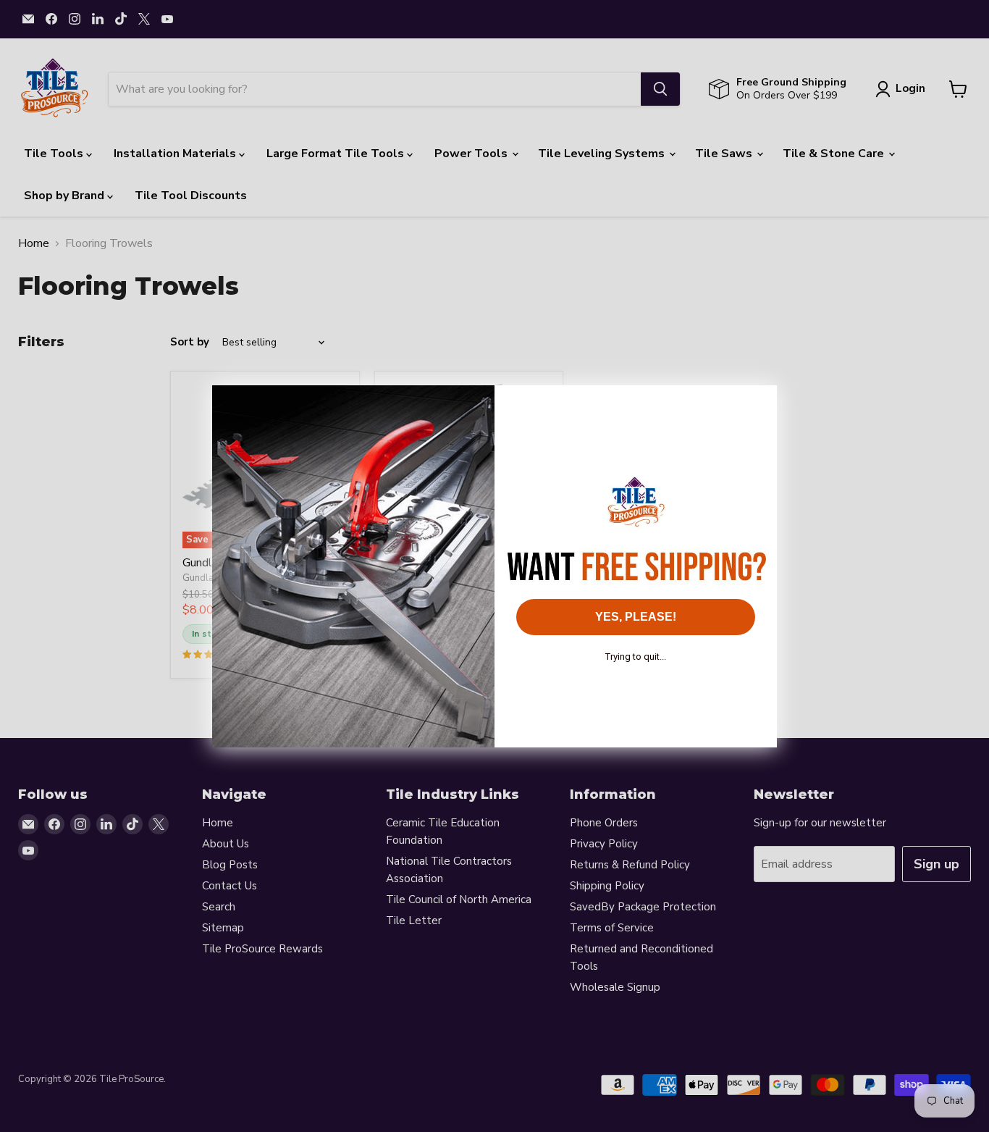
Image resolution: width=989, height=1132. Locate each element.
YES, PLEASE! (635, 617)
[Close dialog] (758, 403)
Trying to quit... (635, 656)
